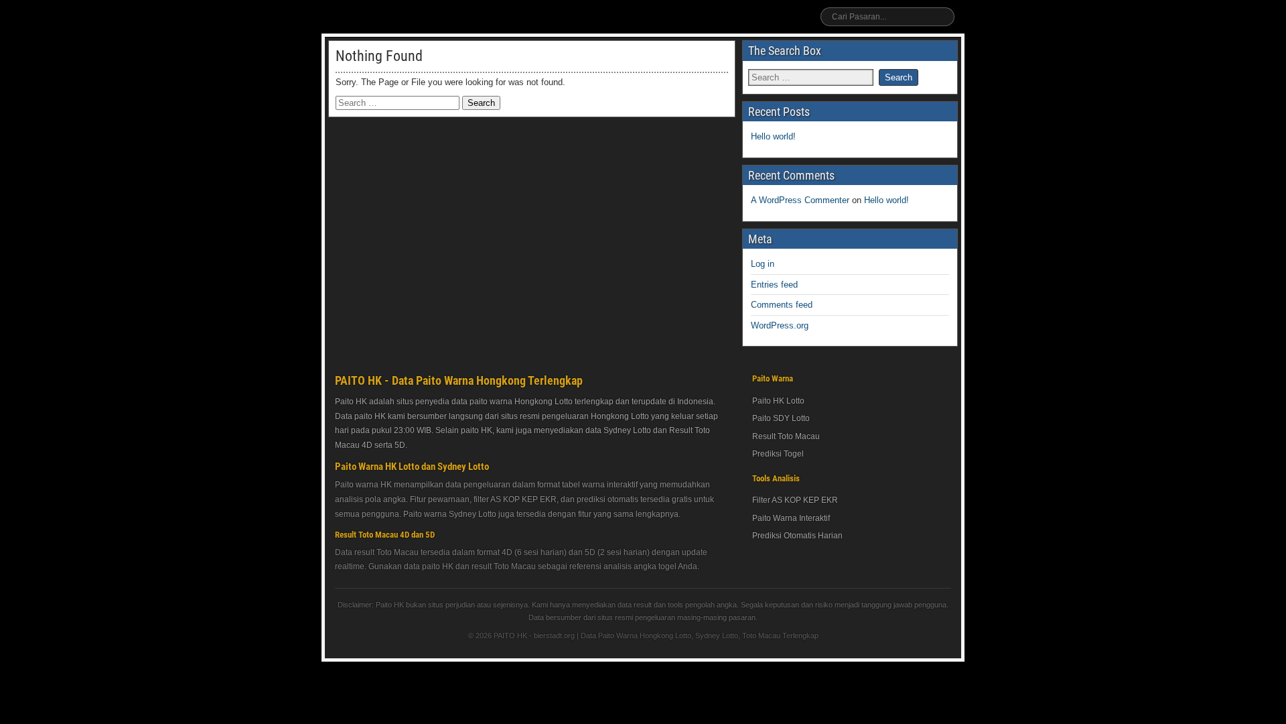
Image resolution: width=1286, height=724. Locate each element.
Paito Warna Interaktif (791, 518)
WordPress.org (779, 325)
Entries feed (774, 285)
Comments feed (781, 305)
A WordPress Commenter (800, 200)
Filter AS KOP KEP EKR (795, 500)
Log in (762, 264)
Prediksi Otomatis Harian (797, 535)
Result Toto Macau (786, 436)
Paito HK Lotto (778, 401)
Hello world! (773, 136)
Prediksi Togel (778, 454)
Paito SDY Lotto (781, 418)
